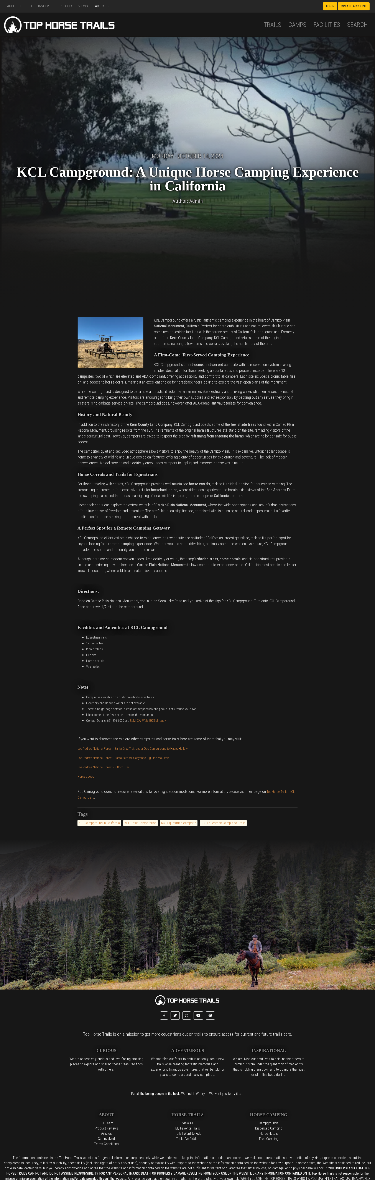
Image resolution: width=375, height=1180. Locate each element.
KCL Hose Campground (140, 823)
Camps (297, 24)
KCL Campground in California (99, 823)
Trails (272, 24)
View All (187, 1123)
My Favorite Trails (187, 1128)
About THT (15, 6)
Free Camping (268, 1139)
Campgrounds (268, 1123)
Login (330, 6)
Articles (102, 6)
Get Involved (42, 6)
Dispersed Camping (268, 1128)
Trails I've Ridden (187, 1139)
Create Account (354, 6)
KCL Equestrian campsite (178, 823)
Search (357, 24)
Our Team (106, 1123)
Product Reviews (74, 6)
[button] (164, 1015)
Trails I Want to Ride (187, 1133)
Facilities (327, 24)
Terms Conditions (106, 1144)
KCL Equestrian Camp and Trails (223, 823)
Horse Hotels (269, 1133)
